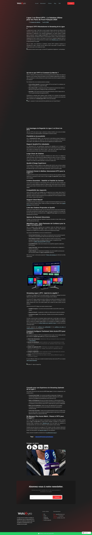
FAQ (59, 3)
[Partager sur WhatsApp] (35, 447)
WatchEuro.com (55, 40)
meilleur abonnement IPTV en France (42, 241)
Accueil (36, 3)
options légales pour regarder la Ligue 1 (48, 323)
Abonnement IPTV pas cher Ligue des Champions (44, 436)
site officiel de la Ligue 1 (51, 432)
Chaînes (50, 3)
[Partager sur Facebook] (29, 447)
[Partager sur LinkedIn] (46, 447)
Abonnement (43, 3)
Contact (71, 3)
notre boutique (32, 340)
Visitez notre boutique (51, 255)
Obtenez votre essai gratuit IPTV (47, 533)
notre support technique (32, 360)
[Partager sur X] (40, 447)
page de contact (43, 430)
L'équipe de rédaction (35, 22)
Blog (55, 3)
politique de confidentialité (44, 327)
